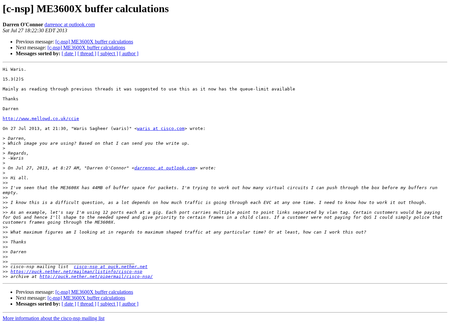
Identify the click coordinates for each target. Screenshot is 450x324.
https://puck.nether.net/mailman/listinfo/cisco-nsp (76, 271)
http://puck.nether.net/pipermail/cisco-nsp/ (96, 276)
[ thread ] (86, 53)
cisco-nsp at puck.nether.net (111, 266)
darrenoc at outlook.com (69, 24)
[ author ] (128, 53)
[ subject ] (108, 53)
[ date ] (69, 53)
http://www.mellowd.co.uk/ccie (41, 118)
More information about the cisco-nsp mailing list (53, 318)
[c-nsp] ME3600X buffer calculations (94, 41)
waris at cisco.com (160, 128)
